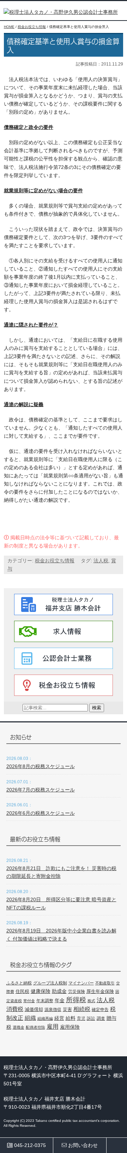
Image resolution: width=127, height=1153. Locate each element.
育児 (81, 1018)
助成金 (59, 991)
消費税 (14, 1009)
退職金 (18, 1027)
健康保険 (40, 991)
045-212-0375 (29, 1145)
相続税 (81, 1009)
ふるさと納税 (19, 983)
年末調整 (44, 1000)
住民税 (22, 991)
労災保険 (76, 991)
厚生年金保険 (100, 991)
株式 (91, 1001)
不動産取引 (105, 983)
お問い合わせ (82, 1145)
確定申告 (100, 1009)
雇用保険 (70, 1027)
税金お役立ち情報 (54, 560)
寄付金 (29, 1001)
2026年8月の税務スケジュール (40, 766)
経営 (59, 1018)
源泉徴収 (52, 1009)
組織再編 (45, 1018)
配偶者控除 (35, 1027)
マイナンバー (81, 983)
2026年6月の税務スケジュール (40, 813)
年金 (60, 1000)
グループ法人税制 (50, 983)
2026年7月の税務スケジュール (40, 790)
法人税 (100, 560)
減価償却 (34, 1009)
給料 (70, 1018)
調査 (101, 1018)
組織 (30, 1018)
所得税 (76, 1000)
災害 (67, 1009)
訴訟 (91, 1018)
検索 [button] (96, 707)
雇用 (53, 1026)
